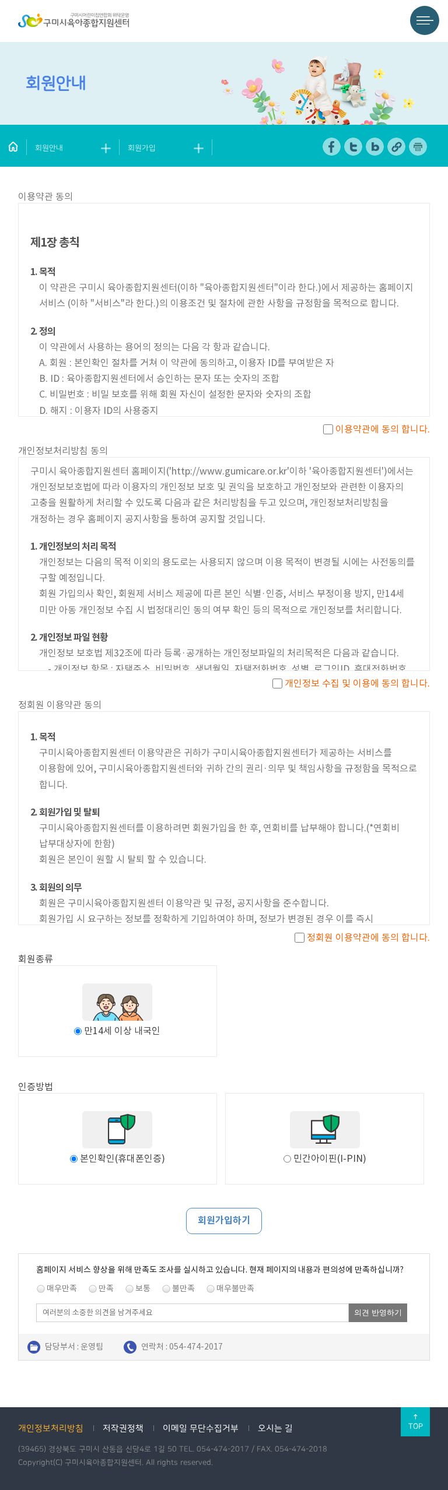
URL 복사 (397, 147)
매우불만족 (235, 1288)
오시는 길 (275, 1428)
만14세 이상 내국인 (122, 1030)
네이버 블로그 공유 (375, 147)
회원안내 (49, 148)
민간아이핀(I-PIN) (329, 1158)
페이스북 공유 (332, 147)
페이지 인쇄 (418, 147)
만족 (106, 1288)
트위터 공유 (353, 147)
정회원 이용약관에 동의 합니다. (367, 937)
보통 (142, 1288)
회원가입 (142, 148)
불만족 (183, 1288)
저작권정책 (123, 1428)
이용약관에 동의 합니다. (381, 429)
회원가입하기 (224, 1220)
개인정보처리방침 (50, 1428)
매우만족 (62, 1288)
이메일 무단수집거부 (201, 1428)
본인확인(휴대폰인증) (122, 1158)
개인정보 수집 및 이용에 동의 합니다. (356, 683)
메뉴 (424, 20)
